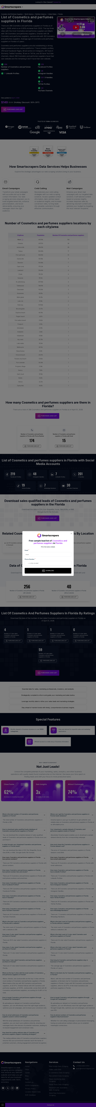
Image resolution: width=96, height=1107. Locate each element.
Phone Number (30, 559)
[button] (26, 563)
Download (50, 570)
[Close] (71, 534)
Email (27, 550)
